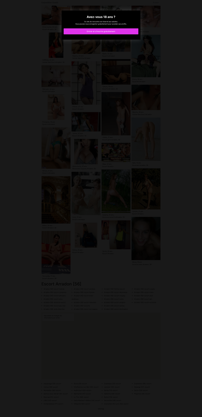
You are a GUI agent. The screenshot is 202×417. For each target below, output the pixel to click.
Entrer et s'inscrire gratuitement (101, 31)
